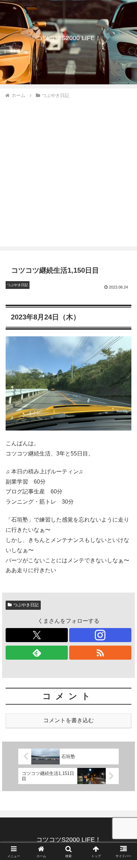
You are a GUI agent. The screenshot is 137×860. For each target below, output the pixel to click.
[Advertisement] (68, 171)
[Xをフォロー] (37, 635)
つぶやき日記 (26, 604)
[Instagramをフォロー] (100, 635)
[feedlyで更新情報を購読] (37, 653)
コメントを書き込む (68, 720)
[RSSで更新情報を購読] (100, 653)
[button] (123, 831)
